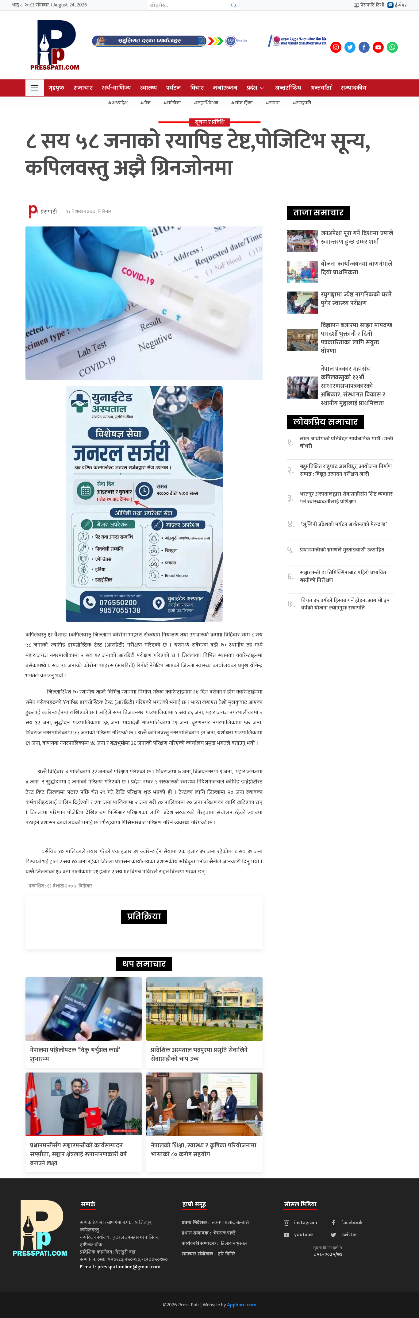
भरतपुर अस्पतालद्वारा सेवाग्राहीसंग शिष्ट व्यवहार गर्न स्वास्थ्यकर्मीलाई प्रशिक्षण (346, 497)
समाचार (83, 87)
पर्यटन (173, 87)
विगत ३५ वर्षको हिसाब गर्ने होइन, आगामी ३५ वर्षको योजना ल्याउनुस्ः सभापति (345, 604)
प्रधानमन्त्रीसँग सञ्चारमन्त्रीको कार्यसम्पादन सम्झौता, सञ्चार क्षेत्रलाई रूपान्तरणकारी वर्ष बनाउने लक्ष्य (78, 1154)
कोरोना (174, 103)
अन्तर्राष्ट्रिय (288, 87)
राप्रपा (274, 103)
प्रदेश (252, 87)
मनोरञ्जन (225, 87)
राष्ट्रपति (303, 103)
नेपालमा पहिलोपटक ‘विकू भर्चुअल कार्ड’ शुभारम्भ (75, 1054)
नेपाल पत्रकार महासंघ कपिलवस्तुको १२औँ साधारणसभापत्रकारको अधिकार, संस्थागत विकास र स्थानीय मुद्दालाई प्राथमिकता (353, 386)
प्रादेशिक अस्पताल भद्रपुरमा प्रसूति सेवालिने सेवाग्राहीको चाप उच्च (199, 1054)
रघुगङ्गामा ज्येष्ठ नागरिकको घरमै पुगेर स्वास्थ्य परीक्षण (356, 298)
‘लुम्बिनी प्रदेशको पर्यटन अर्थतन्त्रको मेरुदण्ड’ (344, 524)
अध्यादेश (119, 103)
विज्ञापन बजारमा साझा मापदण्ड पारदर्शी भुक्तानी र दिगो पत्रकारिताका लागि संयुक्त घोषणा (356, 338)
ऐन (147, 103)
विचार (197, 87)
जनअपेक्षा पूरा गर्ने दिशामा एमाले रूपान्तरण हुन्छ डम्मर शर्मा (357, 237)
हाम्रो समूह (194, 1204)
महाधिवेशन (208, 103)
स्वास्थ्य (148, 87)
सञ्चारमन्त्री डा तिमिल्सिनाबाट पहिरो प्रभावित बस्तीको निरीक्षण (343, 576)
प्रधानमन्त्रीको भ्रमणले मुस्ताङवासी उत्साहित (342, 550)
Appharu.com (241, 1305)
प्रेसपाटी (49, 212)
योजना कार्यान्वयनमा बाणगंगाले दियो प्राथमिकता (356, 268)
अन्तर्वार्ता (321, 87)
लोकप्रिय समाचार (325, 421)
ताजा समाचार (318, 212)
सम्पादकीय (354, 87)
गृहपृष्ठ (56, 87)
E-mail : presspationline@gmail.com (120, 1267)
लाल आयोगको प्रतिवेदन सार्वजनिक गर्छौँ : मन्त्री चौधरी (346, 442)
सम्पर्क (88, 1204)
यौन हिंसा (243, 103)
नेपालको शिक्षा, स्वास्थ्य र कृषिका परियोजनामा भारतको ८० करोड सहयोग (203, 1150)
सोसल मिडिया (300, 1204)
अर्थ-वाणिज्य (116, 87)
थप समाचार (144, 963)
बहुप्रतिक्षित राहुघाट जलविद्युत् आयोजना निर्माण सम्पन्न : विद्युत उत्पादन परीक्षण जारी (346, 470)
